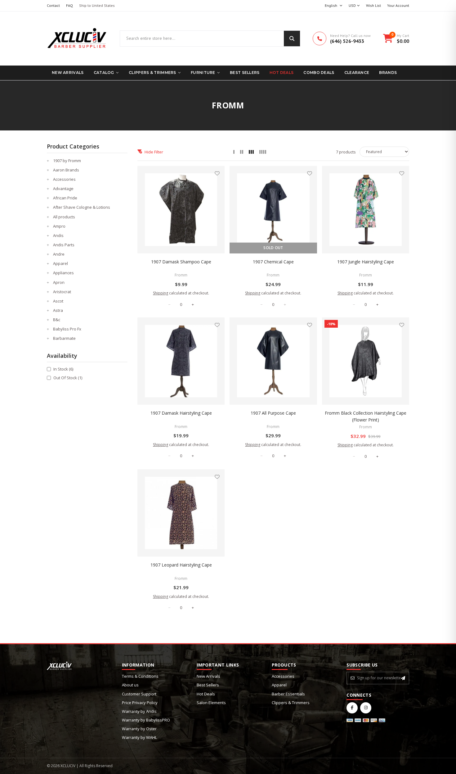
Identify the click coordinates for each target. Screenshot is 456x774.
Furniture (203, 72)
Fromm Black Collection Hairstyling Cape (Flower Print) (365, 416)
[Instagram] (365, 707)
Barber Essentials (288, 694)
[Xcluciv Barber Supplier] (77, 38)
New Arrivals (68, 72)
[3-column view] (251, 152)
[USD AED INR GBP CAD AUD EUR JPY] (354, 6)
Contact (53, 5)
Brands (388, 72)
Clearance (356, 72)
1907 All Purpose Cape (273, 413)
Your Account (398, 5)
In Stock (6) (63, 369)
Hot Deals (282, 72)
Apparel (279, 685)
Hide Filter (154, 152)
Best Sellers (245, 72)
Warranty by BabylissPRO (146, 720)
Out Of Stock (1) (67, 377)
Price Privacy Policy (140, 702)
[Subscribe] (403, 678)
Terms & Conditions (140, 676)
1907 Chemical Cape (273, 262)
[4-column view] (262, 152)
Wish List (373, 5)
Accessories (283, 676)
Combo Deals (318, 72)
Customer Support (139, 694)
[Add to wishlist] (217, 173)
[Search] (292, 38)
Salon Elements (211, 702)
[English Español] (333, 6)
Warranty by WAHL (139, 737)
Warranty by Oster (139, 728)
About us (130, 685)
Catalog (104, 72)
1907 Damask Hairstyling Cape (181, 413)
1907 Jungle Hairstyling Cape (365, 262)
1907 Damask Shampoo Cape (181, 262)
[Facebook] (352, 707)
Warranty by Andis (139, 711)
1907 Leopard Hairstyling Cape (181, 565)
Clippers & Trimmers (152, 72)
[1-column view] (233, 152)
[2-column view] (241, 152)
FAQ (69, 5)
